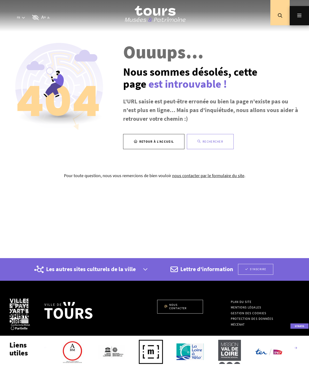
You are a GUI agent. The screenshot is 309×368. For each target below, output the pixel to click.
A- (48, 17)
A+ (43, 17)
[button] (280, 15)
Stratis (299, 326)
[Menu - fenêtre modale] (299, 15)
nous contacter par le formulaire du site (208, 175)
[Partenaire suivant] (296, 348)
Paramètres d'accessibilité (36, 17)
